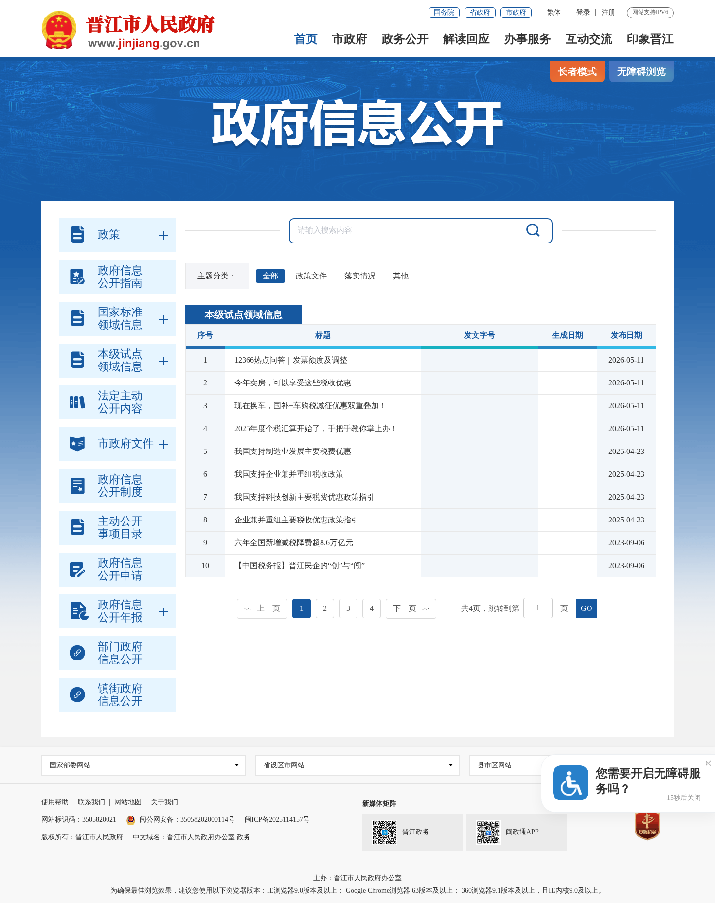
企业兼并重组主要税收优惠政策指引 (296, 520)
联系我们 (91, 802)
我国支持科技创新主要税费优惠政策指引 (304, 497)
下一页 (411, 608)
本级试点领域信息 (244, 314)
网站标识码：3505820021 (78, 819)
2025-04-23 (626, 451)
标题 (323, 335)
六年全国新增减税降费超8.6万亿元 (293, 542)
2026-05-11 (626, 360)
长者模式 (577, 71)
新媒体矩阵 (379, 803)
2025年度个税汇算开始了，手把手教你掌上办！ (316, 428)
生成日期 (567, 335)
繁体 (554, 12)
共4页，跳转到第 (490, 608)
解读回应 (466, 39)
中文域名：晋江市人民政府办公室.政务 (191, 837)
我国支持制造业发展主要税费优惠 (292, 451)
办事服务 (527, 39)
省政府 (480, 12)
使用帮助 (55, 802)
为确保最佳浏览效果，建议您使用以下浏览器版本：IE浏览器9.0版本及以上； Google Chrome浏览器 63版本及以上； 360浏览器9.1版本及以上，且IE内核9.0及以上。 (357, 890)
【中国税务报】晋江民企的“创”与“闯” (299, 565)
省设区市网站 (284, 765)
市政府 (516, 12)
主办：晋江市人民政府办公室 (357, 878)
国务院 (444, 12)
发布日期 (626, 335)
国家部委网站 (70, 765)
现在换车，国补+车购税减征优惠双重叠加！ (310, 405)
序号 (205, 335)
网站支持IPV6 (650, 12)
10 (205, 565)
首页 (306, 39)
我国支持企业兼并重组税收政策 (288, 474)
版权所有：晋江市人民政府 (82, 837)
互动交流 (589, 39)
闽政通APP (522, 831)
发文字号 (479, 335)
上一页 (262, 608)
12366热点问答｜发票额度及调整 (290, 360)
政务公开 (405, 39)
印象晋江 (650, 39)
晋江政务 (415, 831)
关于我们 (164, 802)
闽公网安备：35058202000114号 (187, 819)
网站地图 (128, 802)
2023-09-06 (626, 542)
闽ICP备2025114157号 (277, 819)
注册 (608, 12)
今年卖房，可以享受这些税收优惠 (292, 383)
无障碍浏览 (641, 71)
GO (586, 608)
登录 (583, 12)
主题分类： (216, 276)
